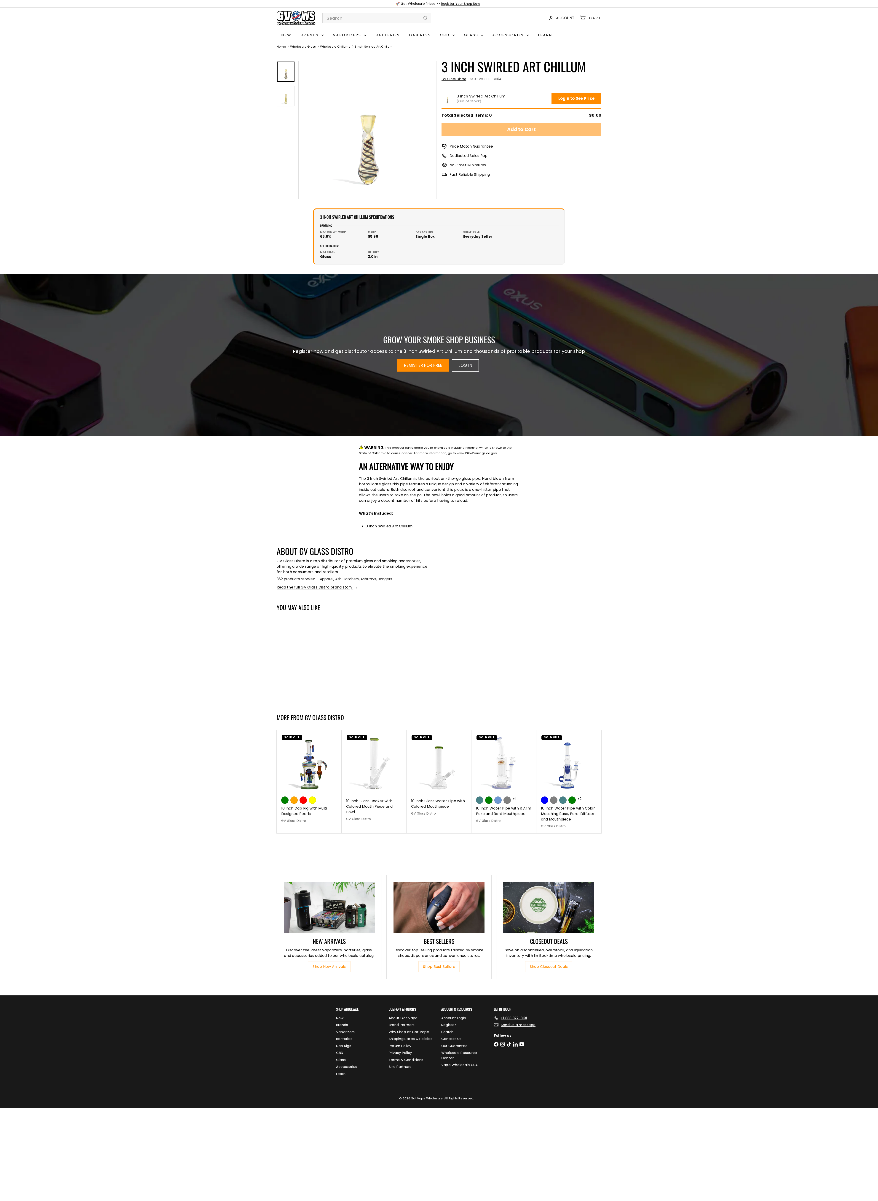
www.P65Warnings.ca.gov (477, 453)
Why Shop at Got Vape (409, 1031)
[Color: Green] (285, 800)
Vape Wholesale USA (459, 1064)
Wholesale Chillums (335, 46)
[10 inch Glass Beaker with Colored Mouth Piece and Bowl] (374, 778)
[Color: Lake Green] (489, 800)
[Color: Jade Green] (479, 800)
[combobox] (376, 18)
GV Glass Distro (324, 717)
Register (448, 1024)
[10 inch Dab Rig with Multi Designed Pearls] (309, 779)
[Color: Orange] (294, 800)
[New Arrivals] (329, 907)
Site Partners (400, 1066)
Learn (545, 35)
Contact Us (451, 1038)
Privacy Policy (400, 1052)
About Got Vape (403, 1017)
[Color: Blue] (544, 800)
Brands (310, 35)
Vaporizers (348, 35)
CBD (445, 35)
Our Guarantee (454, 1045)
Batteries (387, 35)
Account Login (453, 1017)
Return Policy (400, 1045)
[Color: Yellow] (312, 800)
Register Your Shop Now (460, 3)
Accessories (508, 35)
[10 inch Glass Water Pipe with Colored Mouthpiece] (439, 775)
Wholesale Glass (303, 46)
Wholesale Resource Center (459, 1055)
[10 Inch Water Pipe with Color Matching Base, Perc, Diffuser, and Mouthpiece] (568, 781)
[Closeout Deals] (548, 907)
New (286, 35)
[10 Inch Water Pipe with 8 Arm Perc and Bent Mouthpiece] (503, 779)
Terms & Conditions (406, 1059)
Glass (472, 35)
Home (281, 46)
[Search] (425, 18)
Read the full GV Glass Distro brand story (317, 587)
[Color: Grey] (553, 800)
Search (447, 1031)
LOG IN (465, 365)
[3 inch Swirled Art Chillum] (304, 660)
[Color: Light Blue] (498, 800)
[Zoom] (367, 130)
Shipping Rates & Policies (410, 1038)
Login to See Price (576, 98)
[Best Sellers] (439, 907)
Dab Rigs (420, 35)
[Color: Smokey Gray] (507, 800)
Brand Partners (402, 1024)
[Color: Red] (303, 800)
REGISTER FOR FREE (423, 365)
